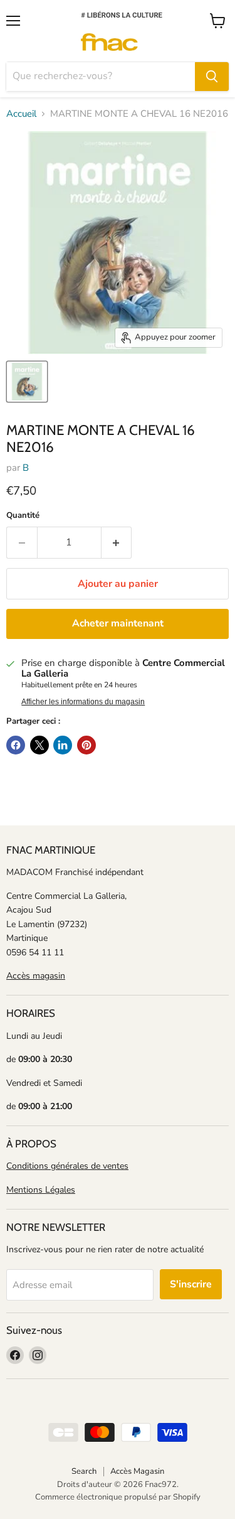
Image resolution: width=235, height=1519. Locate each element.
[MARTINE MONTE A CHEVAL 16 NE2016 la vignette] (27, 382)
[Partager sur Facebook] (15, 745)
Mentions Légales (40, 1190)
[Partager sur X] (39, 745)
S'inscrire (191, 1284)
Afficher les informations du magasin (83, 701)
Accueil (21, 114)
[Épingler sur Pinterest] (86, 745)
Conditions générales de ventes (67, 1166)
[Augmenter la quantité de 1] (117, 542)
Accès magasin (35, 976)
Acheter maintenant (118, 623)
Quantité (22, 515)
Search (84, 1471)
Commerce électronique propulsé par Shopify (118, 1497)
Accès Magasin (137, 1471)
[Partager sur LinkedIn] (62, 745)
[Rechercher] (212, 76)
